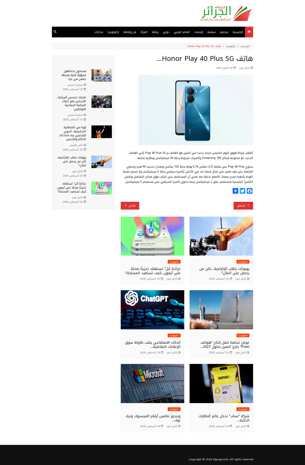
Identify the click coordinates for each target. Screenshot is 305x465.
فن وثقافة (129, 32)
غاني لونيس (76, 145)
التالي (132, 205)
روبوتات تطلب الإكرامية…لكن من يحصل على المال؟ (224, 270)
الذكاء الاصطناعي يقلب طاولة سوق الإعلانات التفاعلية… (153, 344)
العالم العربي (182, 32)
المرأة (144, 32)
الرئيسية (238, 32)
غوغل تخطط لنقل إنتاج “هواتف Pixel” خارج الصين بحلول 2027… (224, 344)
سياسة (211, 32)
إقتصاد (198, 32)
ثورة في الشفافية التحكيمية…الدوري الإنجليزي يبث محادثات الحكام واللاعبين (72, 133)
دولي (166, 32)
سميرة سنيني (75, 85)
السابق (241, 205)
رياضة (155, 32)
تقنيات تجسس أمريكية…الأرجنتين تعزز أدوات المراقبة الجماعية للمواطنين (71, 103)
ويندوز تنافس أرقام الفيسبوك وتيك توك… (153, 418)
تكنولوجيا (113, 32)
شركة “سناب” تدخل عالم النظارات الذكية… (223, 418)
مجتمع (224, 32)
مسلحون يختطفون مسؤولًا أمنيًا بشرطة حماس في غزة (74, 75)
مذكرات (98, 32)
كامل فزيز (244, 68)
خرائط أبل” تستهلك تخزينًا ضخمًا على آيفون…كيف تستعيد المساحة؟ (153, 270)
